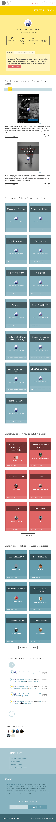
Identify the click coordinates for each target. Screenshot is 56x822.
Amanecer (16, 305)
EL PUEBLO (40, 273)
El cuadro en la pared (16, 209)
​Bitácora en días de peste (16, 370)
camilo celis (33, 688)
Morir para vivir (16, 401)
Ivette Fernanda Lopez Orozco (24, 672)
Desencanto (40, 241)
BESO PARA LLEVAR (40, 305)
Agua (40, 476)
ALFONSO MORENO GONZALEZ (40, 458)
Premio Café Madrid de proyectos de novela (40, 388)
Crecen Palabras (16, 633)
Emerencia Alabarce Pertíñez (16, 461)
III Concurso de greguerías (13, 262)
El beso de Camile (16, 620)
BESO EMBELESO (16, 557)
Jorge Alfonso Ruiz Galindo (40, 489)
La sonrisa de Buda (16, 476)
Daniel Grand (16, 489)
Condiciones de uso (16, 761)
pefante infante (16, 569)
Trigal (16, 508)
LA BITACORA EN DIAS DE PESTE (28, 149)
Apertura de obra (16, 241)
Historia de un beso (36, 325)
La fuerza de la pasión (16, 588)
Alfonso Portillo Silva (16, 521)
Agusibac (40, 569)
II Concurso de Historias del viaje (15, 421)
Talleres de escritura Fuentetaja (19, 768)
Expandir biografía (15, 66)
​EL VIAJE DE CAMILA (40, 369)
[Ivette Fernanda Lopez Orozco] (28, 23)
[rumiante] (23, 695)
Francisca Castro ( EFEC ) (40, 602)
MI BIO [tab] (10, 52)
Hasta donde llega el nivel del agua (40, 446)
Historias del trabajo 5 (37, 262)
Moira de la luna (27, 703)
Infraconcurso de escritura (13, 230)
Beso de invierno (40, 557)
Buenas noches (40, 620)
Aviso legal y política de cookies (19, 758)
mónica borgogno (40, 633)
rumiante (26, 695)
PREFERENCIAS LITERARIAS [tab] (25, 52)
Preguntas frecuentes (16, 764)
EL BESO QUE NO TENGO (40, 590)
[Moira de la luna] (22, 703)
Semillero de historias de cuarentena (16, 357)
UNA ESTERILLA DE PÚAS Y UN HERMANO (16, 447)
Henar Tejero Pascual (16, 601)
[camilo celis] (28, 688)
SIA (40, 521)
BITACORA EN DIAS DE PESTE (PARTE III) (16, 338)
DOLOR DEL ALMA (16, 273)
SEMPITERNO (28, 100)
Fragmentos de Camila (40, 209)
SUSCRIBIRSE (38, 807)
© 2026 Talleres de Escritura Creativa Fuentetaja (42, 818)
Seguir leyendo (12, 136)
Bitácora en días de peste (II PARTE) (40, 338)
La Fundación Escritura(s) (15, 784)
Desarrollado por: (11, 818)
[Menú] (3, 3)
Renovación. (40, 508)
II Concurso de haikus (12, 293)
